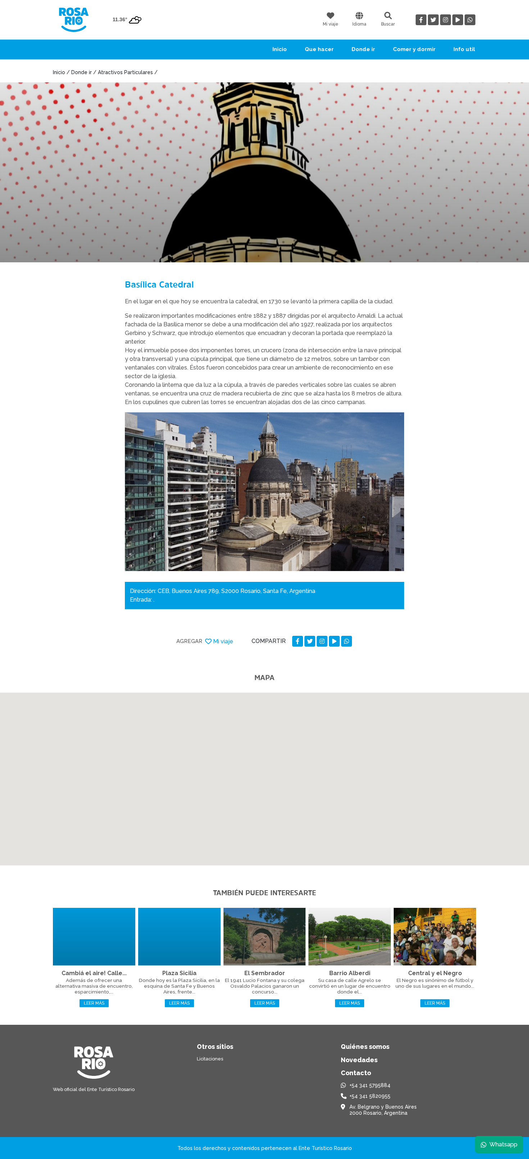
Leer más (94, 1003)
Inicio (279, 49)
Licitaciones (210, 1058)
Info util (464, 49)
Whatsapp (503, 1144)
